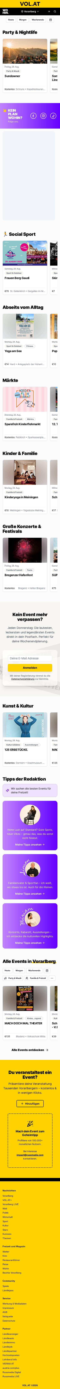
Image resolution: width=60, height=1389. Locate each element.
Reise (5, 1264)
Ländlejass (8, 1290)
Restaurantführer (11, 1260)
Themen (7, 1238)
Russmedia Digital (12, 1372)
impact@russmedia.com (30, 1155)
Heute (11, 20)
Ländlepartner (10, 1351)
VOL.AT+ (7, 1200)
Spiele (6, 1286)
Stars (5, 1230)
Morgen (22, 20)
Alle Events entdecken (28, 1050)
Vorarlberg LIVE (11, 1204)
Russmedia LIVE (11, 1376)
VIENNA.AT (8, 1363)
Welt (5, 1208)
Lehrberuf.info (10, 1359)
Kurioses (7, 1234)
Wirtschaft (8, 1217)
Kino (5, 1256)
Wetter (6, 1251)
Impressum (8, 1308)
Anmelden (30, 667)
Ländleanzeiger (10, 1334)
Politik (5, 1212)
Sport (5, 1221)
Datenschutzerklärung (23, 679)
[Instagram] (43, 115)
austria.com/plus (11, 1368)
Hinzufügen (32, 1103)
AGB (5, 1312)
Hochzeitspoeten (11, 1355)
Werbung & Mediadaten (15, 1303)
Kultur (5, 1225)
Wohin (6, 1268)
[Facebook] (33, 115)
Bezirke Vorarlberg (12, 1272)
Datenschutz (9, 1320)
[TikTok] (53, 115)
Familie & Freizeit (38, 978)
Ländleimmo (9, 1342)
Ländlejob (7, 1346)
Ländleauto (8, 1338)
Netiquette (8, 1316)
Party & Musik (14, 978)
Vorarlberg (8, 1196)
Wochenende (38, 20)
